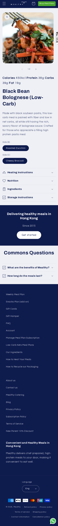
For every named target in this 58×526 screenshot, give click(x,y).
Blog (8, 402)
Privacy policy (46, 507)
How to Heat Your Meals (18, 359)
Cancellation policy (41, 517)
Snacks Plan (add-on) (17, 301)
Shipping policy (39, 512)
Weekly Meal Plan (15, 294)
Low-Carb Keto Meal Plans (20, 345)
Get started (29, 235)
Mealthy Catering (15, 395)
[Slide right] (36, 69)
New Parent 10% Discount (19, 431)
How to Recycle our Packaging (22, 366)
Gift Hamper (12, 316)
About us (10, 380)
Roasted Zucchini (16, 148)
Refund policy (30, 507)
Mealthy (17, 507)
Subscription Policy (16, 416)
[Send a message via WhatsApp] (53, 521)
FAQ (8, 323)
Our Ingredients (14, 352)
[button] (4, 3)
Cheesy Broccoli (15, 161)
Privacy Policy (13, 409)
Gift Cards (11, 309)
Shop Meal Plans (47, 3)
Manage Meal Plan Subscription (23, 338)
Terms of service (22, 512)
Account (10, 330)
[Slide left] (22, 69)
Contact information (20, 517)
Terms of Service (14, 424)
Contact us (12, 387)
